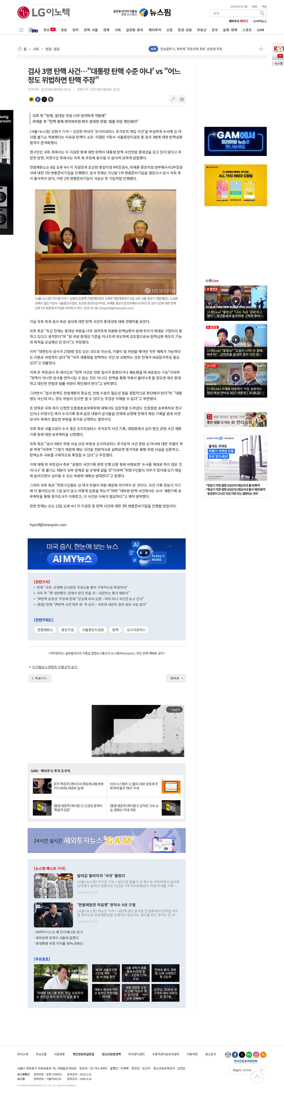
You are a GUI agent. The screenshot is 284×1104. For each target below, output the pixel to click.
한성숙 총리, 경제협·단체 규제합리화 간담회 (165, 973)
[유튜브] (228, 1055)
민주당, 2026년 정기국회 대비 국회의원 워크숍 (165, 993)
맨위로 (174, 678)
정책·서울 (91, 29)
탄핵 (115, 629)
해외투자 (155, 29)
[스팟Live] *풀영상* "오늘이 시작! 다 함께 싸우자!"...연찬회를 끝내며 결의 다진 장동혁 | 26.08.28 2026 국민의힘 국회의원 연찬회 (236, 352)
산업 (169, 29)
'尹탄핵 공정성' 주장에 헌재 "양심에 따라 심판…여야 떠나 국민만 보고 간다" (90, 598)
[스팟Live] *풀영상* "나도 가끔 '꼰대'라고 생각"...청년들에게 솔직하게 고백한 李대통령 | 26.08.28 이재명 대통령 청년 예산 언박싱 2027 (235, 314)
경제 (106, 29)
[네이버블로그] (249, 1055)
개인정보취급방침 (83, 1054)
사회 (118, 29)
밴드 (50, 99)
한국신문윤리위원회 (245, 1061)
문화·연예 (230, 29)
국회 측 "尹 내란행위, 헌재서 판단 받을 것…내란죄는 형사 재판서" (83, 593)
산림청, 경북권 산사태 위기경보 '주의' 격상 (188, 49)
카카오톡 (31, 99)
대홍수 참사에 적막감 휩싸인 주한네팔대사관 (106, 993)
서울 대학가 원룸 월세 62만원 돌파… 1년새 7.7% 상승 (136, 973)
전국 (215, 29)
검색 (262, 13)
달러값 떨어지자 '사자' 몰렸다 (101, 875)
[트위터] (242, 1055)
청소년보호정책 (111, 1054)
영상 (46, 29)
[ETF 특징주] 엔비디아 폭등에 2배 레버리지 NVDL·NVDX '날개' (78, 786)
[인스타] (256, 1055)
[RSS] (263, 1055)
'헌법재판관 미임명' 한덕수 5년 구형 (106, 904)
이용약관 (192, 1054)
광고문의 (210, 1054)
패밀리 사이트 (242, 1070)
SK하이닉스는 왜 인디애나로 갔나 (59, 932)
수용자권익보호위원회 (165, 1054)
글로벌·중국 (134, 29)
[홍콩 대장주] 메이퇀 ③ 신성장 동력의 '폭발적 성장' (78, 808)
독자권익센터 (136, 1054)
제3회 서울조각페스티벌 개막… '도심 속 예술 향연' (106, 973)
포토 (64, 29)
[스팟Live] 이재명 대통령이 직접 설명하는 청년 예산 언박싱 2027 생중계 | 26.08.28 (234, 390)
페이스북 (38, 99)
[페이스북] (235, 1055)
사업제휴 (59, 1054)
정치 (75, 29)
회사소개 (22, 1054)
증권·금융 (185, 29)
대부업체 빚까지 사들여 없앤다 (57, 937)
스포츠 (247, 29)
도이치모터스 (136, 629)
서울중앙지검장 (93, 629)
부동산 (201, 29)
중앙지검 (67, 629)
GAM (260, 29)
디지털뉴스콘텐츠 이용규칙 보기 (55, 666)
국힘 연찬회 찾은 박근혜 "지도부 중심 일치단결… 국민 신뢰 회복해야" (136, 992)
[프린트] (182, 99)
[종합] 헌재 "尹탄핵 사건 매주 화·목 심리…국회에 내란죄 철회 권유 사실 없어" (92, 604)
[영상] (235, 302)
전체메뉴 (21, 30)
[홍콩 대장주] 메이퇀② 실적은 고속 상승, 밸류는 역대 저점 (134, 808)
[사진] (53, 885)
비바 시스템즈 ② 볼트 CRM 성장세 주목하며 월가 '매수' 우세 (134, 786)
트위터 (44, 99)
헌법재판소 (45, 629)
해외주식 (238, 21)
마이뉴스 (260, 21)
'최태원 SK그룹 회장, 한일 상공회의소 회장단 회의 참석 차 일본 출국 (59, 994)
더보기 (261, 49)
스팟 (212, 280)
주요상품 (41, 1054)
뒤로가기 (41, 678)
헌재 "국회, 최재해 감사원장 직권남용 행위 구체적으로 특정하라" (82, 587)
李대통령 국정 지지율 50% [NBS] (59, 943)
